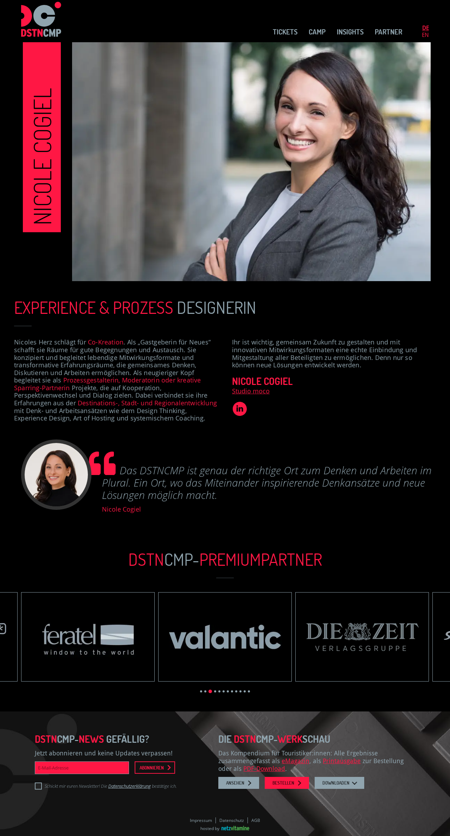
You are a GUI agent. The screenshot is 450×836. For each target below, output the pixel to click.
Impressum (201, 820)
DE (425, 28)
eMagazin (295, 761)
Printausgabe (342, 761)
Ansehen (235, 783)
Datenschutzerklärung (129, 786)
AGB (255, 820)
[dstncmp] (40, 21)
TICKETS (285, 31)
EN (425, 35)
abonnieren (152, 768)
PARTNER (388, 31)
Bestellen (283, 783)
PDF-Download (264, 768)
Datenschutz (231, 820)
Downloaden (335, 783)
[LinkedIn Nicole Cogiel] (240, 413)
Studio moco (251, 391)
